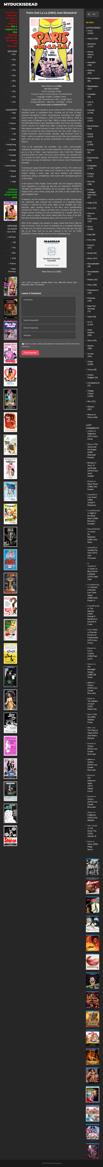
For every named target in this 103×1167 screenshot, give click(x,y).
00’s (14, 54)
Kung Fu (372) (90, 246)
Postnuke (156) (91, 299)
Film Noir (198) (91, 182)
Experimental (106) (92, 159)
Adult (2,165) (92, 38)
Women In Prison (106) (92, 416)
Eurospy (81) (90, 151)
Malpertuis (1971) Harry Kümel (92, 436)
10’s (14, 102)
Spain (13, 128)
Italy (14, 113)
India (14, 181)
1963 (60, 282)
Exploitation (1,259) (92, 167)
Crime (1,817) (90, 119)
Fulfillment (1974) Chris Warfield (92, 817)
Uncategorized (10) (92, 384)
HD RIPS (90, 22)
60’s (14, 75)
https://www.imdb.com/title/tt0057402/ (51, 105)
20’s (14, 97)
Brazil (13, 160)
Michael (90, 463)
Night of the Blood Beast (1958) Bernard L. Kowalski (92, 518)
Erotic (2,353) (90, 143)
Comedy (44, 282)
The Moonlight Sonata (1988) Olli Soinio (91, 672)
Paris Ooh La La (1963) (51, 272)
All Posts (12, 237)
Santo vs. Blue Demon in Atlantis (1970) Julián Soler (92, 574)
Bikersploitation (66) (92, 79)
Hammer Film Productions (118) (92, 217)
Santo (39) (91, 317)
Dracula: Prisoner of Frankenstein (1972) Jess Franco (92, 637)
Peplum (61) (92, 279)
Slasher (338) (90, 347)
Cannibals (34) (91, 95)
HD (14, 242)
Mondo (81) (92, 253)
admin (89, 682)
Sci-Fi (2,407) (90, 323)
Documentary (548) (92, 127)
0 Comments (39, 285)
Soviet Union (10, 166)
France (69, 282)
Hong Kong (11, 144)
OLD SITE (11, 232)
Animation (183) (91, 63)
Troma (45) (91, 369)
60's (64, 282)
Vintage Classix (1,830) (90, 393)
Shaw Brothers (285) (90, 332)
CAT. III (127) (90, 103)
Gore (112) (91, 208)
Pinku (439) (92, 285)
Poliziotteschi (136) (92, 291)
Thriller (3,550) (90, 363)
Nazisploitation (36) (92, 265)
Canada (12, 155)
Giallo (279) (92, 203)
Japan (13, 139)
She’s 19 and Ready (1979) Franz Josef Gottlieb (92, 470)
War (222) (91, 401)
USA (31, 285)
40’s (14, 86)
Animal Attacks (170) (90, 54)
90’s (14, 60)
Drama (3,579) (90, 135)
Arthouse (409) (91, 71)
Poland (13, 171)
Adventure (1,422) (91, 45)
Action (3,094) (90, 32)
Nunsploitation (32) (92, 273)
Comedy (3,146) (90, 111)
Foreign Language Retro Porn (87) (91, 193)
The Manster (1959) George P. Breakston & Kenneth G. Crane (92, 616)
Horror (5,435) (90, 227)
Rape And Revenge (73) (91, 308)
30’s (14, 91)
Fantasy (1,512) (90, 175)
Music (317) (92, 258)
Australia (12, 150)
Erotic (50, 282)
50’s (14, 81)
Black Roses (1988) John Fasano (92, 486)
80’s (14, 65)
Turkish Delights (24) (92, 376)
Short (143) (92, 340)
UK (14, 134)
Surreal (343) (90, 355)
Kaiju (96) (91, 234)
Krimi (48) (91, 240)
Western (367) (90, 408)
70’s (14, 70)
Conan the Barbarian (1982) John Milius (92, 537)
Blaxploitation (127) (92, 87)
